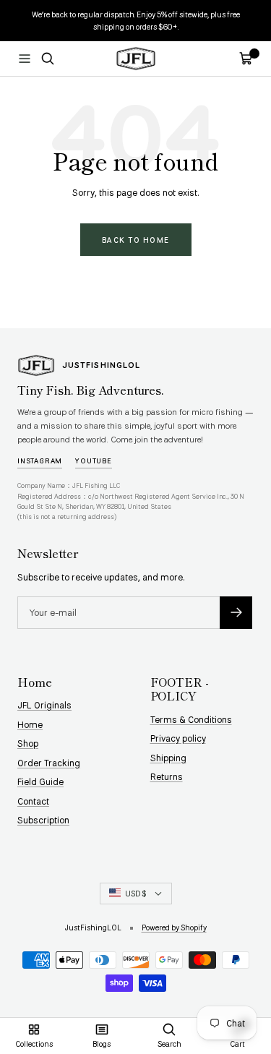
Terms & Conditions (191, 719)
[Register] (236, 612)
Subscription (43, 820)
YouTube (93, 460)
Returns (166, 776)
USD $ (136, 893)
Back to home (136, 239)
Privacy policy (178, 738)
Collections (34, 1043)
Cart (237, 1043)
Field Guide (40, 781)
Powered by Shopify (174, 927)
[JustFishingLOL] (36, 365)
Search (169, 1043)
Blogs (102, 1043)
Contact (33, 801)
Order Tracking (48, 762)
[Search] (47, 58)
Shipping (168, 757)
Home (30, 724)
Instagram (39, 460)
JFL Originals (44, 705)
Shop (27, 743)
